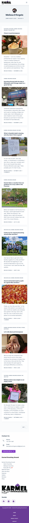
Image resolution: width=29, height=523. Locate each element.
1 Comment (6, 319)
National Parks (6, 469)
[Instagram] (13, 501)
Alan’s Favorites (8, 464)
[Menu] (26, 2)
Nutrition (6, 28)
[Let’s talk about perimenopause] (14, 343)
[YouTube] (9, 501)
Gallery (3, 475)
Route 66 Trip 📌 (8, 467)
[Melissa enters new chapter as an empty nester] (14, 393)
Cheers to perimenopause (12, 33)
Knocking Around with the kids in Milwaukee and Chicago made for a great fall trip (14, 83)
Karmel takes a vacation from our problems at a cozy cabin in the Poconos (14, 184)
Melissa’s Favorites (8, 466)
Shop (3, 478)
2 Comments (7, 172)
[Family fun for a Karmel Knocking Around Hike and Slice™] (14, 246)
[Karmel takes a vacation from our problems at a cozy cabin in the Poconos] (14, 197)
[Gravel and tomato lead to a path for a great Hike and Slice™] (14, 294)
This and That (11, 30)
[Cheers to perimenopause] (14, 44)
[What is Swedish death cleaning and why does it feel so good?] (14, 146)
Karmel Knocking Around (10, 78)
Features (11, 28)
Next (23, 427)
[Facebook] (4, 501)
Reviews (4, 477)
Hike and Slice (7, 229)
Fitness (23, 327)
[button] (9, 451)
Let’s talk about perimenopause (13, 332)
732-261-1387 (10, 441)
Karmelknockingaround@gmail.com (15, 446)
